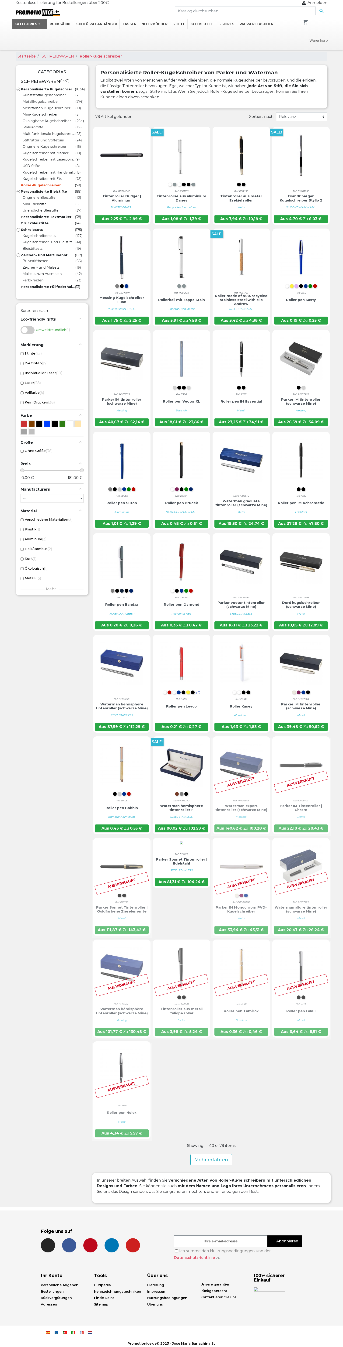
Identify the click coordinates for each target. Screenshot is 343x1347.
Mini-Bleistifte (35, 204)
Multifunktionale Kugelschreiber (49, 134)
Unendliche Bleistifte (41, 210)
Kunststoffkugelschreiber (44, 95)
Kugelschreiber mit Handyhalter (49, 172)
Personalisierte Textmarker (46, 217)
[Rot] (24, 424)
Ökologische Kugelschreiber (47, 121)
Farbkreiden (33, 280)
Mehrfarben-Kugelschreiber (46, 108)
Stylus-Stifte (33, 127)
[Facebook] (69, 1245)
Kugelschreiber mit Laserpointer (49, 159)
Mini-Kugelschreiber (40, 114)
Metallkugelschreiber (41, 101)
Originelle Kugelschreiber (44, 146)
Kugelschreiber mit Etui (43, 179)
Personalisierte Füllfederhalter (48, 287)
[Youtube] (133, 1245)
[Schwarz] (55, 424)
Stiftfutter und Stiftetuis (43, 140)
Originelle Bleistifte (39, 197)
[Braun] (32, 424)
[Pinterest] (90, 1245)
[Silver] (32, 431)
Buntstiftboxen (36, 261)
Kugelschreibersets (39, 236)
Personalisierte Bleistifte (44, 191)
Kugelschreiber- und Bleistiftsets (49, 242)
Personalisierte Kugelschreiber (48, 89)
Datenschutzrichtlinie (194, 1257)
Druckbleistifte (35, 223)
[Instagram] (48, 1245)
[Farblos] (39, 424)
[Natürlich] (78, 424)
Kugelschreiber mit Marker (46, 153)
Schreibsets (32, 230)
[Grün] (62, 424)
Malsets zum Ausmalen (42, 274)
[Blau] (47, 424)
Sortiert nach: (261, 116)
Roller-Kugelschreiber (41, 185)
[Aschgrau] (24, 431)
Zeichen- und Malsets (41, 267)
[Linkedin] (112, 1245)
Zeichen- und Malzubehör (44, 255)
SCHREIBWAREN (40, 81)
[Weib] (70, 424)
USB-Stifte (31, 166)
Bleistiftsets (32, 248)
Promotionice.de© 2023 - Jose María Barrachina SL (172, 1343)
